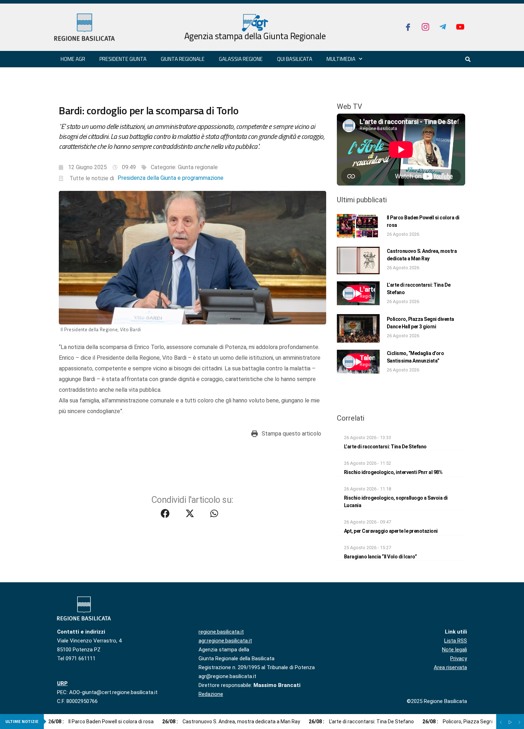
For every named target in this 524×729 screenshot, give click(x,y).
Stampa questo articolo (291, 433)
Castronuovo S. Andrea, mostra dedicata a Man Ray (231, 721)
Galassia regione (241, 59)
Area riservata (450, 667)
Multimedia (341, 59)
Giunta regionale (183, 59)
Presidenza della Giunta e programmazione (171, 178)
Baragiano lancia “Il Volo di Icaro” (380, 556)
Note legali (454, 649)
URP (62, 683)
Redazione (211, 694)
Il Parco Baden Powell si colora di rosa (101, 721)
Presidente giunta (123, 59)
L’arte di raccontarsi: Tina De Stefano (385, 446)
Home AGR (73, 59)
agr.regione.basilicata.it (225, 640)
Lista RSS (455, 640)
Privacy (458, 658)
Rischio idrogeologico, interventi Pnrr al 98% (393, 472)
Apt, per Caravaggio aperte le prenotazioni (391, 531)
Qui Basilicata (294, 59)
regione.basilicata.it (221, 632)
